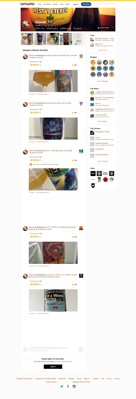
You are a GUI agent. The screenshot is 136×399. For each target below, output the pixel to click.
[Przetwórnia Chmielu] (99, 174)
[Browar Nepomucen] (93, 174)
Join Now (86, 4)
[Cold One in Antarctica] (99, 75)
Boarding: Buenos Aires (54, 55)
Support (87, 379)
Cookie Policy (51, 382)
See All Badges (102, 81)
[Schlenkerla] (105, 180)
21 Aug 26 (32, 94)
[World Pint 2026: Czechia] (93, 75)
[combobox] (104, 3)
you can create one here (63, 361)
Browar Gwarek (37, 277)
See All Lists (102, 50)
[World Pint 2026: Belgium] (99, 69)
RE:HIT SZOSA (50, 151)
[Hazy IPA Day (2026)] (93, 63)
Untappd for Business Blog (45, 379)
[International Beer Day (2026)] (105, 63)
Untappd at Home (36, 57)
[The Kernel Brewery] (93, 180)
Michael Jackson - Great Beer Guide (109, 39)
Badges (71, 379)
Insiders (55, 4)
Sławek (31, 55)
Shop (67, 4)
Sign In (75, 4)
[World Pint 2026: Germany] (112, 69)
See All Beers (102, 121)
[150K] (112, 75)
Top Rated (47, 4)
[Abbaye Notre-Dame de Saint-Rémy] (105, 174)
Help (61, 4)
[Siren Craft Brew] (99, 180)
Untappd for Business (24, 379)
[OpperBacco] (112, 180)
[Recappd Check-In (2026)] (112, 63)
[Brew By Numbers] (112, 174)
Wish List (98, 44)
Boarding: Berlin (51, 103)
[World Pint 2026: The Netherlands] (105, 69)
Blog (39, 4)
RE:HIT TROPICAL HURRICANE (57, 227)
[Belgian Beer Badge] (93, 69)
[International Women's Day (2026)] (105, 75)
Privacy (117, 379)
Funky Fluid (70, 55)
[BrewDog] (93, 186)
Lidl (40, 62)
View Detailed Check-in (42, 94)
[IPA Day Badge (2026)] (99, 63)
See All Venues (103, 161)
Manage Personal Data (81, 382)
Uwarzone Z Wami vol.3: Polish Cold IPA (61, 275)
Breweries (62, 379)
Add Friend (104, 28)
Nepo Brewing (64, 151)
